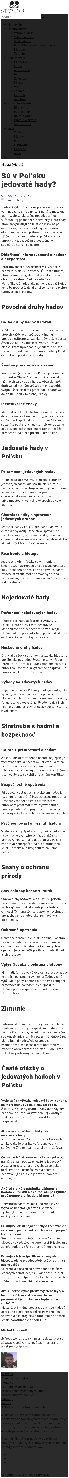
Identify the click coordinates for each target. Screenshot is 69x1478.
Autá (17, 153)
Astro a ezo (22, 70)
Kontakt (7, 1382)
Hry (16, 141)
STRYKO (7, 1374)
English (19, 95)
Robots (6, 1403)
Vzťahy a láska (24, 33)
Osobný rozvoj (18, 29)
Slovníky (14, 157)
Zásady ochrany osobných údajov (24, 1391)
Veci (17, 87)
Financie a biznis (19, 103)
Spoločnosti (22, 124)
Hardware (21, 145)
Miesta (19, 83)
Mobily (19, 136)
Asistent (20, 99)
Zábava (19, 91)
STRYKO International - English (23, 1407)
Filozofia (20, 62)
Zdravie (19, 54)
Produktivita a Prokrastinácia (34, 45)
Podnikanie (22, 112)
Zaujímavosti (17, 58)
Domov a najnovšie (14, 1378)
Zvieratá (20, 78)
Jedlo (17, 74)
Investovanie (23, 116)
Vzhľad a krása (24, 37)
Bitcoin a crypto (25, 120)
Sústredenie (22, 41)
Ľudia (18, 66)
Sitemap (7, 1399)
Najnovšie (15, 24)
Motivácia (21, 49)
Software (20, 132)
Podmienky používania (17, 1387)
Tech (11, 128)
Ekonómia (21, 107)
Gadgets (20, 149)
